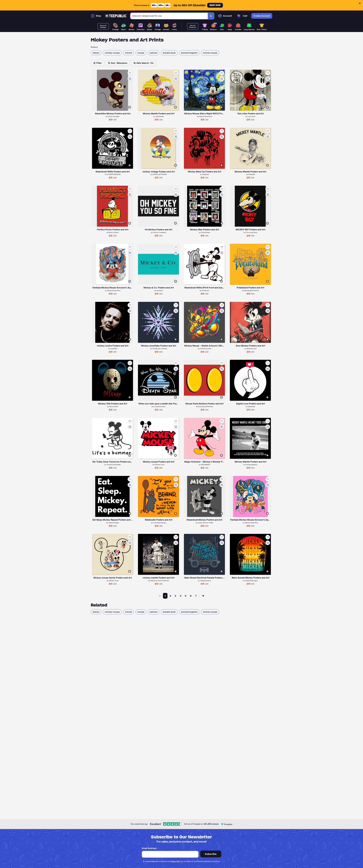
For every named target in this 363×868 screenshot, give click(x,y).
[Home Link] (115, 16)
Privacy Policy (175, 861)
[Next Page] (203, 596)
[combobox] (169, 16)
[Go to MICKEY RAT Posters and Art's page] (250, 206)
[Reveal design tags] (129, 107)
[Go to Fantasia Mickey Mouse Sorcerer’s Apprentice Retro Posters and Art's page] (250, 496)
